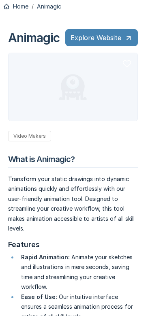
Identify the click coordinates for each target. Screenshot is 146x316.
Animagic (49, 6)
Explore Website (96, 38)
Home (19, 6)
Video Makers (29, 136)
